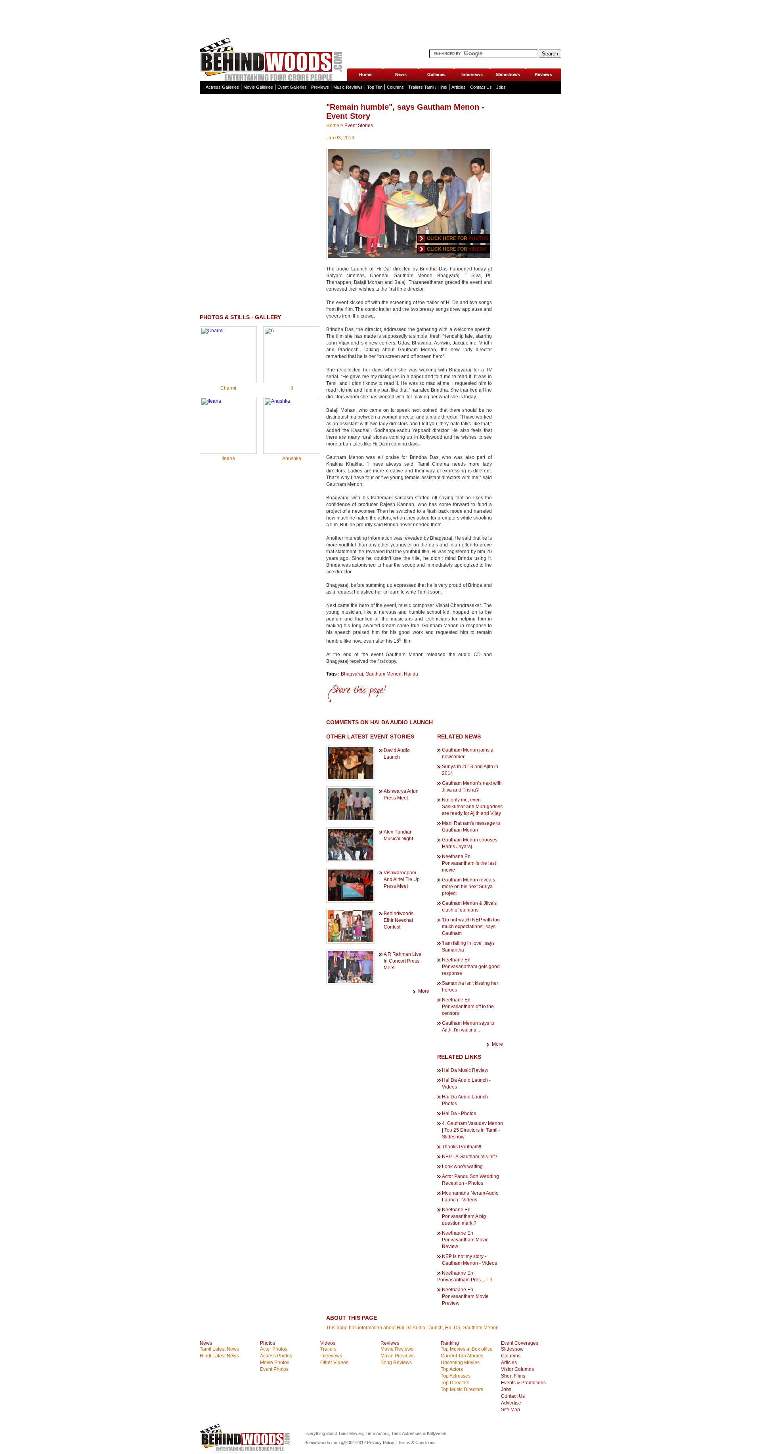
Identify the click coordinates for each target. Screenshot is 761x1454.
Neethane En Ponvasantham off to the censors (468, 1006)
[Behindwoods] (273, 58)
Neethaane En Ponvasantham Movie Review (465, 1239)
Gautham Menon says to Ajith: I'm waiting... (468, 1026)
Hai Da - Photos (459, 1113)
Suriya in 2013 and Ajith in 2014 (470, 770)
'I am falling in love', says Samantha (468, 946)
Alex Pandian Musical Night (398, 835)
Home (365, 74)
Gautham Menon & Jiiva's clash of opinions (469, 906)
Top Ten (374, 87)
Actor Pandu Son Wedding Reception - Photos (470, 1180)
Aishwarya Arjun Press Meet (401, 794)
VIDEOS (477, 249)
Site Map (510, 1409)
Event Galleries (292, 87)
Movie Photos (274, 1362)
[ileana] (211, 401)
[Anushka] (277, 401)
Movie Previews (397, 1356)
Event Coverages (519, 1343)
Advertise (511, 1403)
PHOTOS (478, 238)
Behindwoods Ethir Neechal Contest (398, 920)
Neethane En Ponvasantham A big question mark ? (464, 1216)
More (423, 991)
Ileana (228, 458)
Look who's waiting (462, 1166)
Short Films (513, 1376)
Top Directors (455, 1382)
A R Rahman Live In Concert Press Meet (402, 961)
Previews (320, 87)
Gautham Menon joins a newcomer (467, 753)
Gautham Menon (383, 674)
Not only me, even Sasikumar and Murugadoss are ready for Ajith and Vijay (472, 806)
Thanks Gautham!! (461, 1146)
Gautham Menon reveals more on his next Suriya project (468, 886)
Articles (458, 87)
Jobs (501, 87)
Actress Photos (276, 1356)
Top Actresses (455, 1376)
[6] (269, 330)
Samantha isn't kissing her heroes (470, 986)
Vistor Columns (517, 1369)
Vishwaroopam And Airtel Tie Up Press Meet (402, 879)
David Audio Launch (397, 754)
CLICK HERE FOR (447, 238)
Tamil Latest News (219, 1349)
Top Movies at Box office (467, 1349)
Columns (395, 87)
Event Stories (358, 125)
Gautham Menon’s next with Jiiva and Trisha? (472, 786)
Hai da (411, 674)
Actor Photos (273, 1349)
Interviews (472, 74)
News (401, 74)
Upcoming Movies (460, 1362)
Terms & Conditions (417, 1442)
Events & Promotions (523, 1382)
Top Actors (452, 1369)
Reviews (543, 74)
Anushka (291, 458)
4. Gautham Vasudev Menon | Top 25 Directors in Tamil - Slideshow (472, 1130)
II (490, 1280)
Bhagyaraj (352, 674)
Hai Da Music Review (465, 1070)
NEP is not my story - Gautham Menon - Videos (469, 1260)
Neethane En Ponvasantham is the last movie (469, 863)
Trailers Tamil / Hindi (427, 87)
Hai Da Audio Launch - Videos (466, 1083)
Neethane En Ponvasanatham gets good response (471, 966)
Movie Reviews (396, 1349)
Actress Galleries (222, 87)
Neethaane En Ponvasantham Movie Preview (465, 1296)
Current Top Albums (462, 1356)
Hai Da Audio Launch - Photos (466, 1100)
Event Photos (274, 1369)
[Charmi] (212, 330)
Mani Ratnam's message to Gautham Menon (471, 826)
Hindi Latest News (219, 1356)
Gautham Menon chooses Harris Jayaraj (469, 843)
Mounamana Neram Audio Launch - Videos (470, 1196)
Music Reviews (348, 87)
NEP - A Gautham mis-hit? (469, 1156)
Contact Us (481, 87)
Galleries (436, 74)
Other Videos (334, 1362)
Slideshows (508, 74)
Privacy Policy (381, 1442)
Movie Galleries (258, 87)
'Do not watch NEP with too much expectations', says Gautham (471, 926)
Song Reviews (396, 1362)
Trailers (328, 1349)
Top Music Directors (462, 1389)
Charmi (228, 388)
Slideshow (512, 1349)
